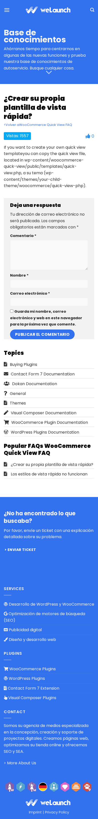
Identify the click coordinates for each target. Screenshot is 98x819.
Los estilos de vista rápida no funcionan (49, 474)
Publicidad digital (25, 630)
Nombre (19, 275)
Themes (18, 403)
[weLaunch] (49, 10)
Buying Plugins (23, 364)
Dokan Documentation (34, 384)
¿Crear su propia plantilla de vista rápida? (52, 464)
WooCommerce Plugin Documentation (49, 422)
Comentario (23, 235)
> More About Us (20, 763)
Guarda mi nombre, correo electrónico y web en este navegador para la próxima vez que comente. (46, 318)
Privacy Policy (57, 812)
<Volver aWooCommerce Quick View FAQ (38, 124)
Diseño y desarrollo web (32, 639)
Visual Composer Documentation (43, 413)
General (18, 393)
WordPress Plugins (26, 678)
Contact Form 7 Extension (33, 688)
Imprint (35, 812)
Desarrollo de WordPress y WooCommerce (51, 604)
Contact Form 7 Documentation (43, 374)
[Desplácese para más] (49, 72)
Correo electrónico (30, 293)
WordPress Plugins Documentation (45, 432)
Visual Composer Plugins (31, 698)
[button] (7, 10)
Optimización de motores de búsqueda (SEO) (44, 617)
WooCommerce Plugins (32, 669)
